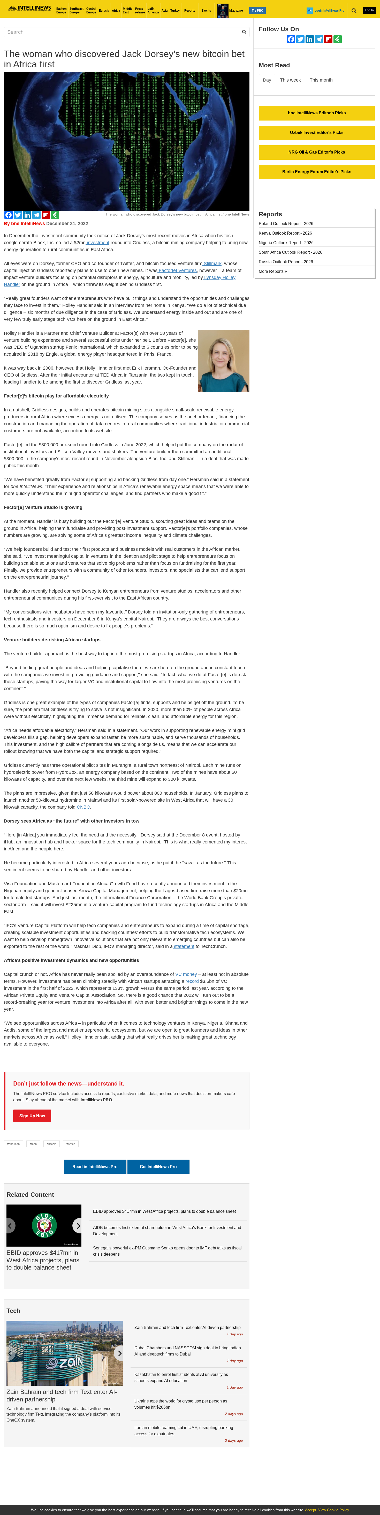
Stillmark (212, 263)
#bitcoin (51, 1143)
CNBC (82, 807)
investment (97, 242)
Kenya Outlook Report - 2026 (285, 233)
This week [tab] (290, 80)
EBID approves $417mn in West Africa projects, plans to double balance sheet (42, 1260)
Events (206, 10)
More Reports (272, 271)
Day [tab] (267, 80)
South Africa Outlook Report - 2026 (290, 252)
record (191, 981)
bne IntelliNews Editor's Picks (317, 113)
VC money (185, 974)
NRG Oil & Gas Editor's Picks (316, 152)
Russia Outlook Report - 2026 (286, 262)
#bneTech (13, 1143)
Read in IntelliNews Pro (95, 1167)
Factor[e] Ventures (177, 270)
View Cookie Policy (333, 1510)
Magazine (236, 10)
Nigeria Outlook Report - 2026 (286, 243)
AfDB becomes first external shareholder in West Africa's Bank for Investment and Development (167, 1230)
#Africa (70, 1143)
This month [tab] (321, 80)
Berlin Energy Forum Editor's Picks (316, 172)
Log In (369, 10)
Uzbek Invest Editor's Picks (317, 132)
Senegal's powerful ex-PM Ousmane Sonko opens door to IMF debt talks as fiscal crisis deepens (167, 1251)
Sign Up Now (32, 1116)
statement (183, 946)
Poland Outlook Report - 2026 (286, 223)
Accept (310, 1510)
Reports (189, 10)
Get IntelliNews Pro (158, 1167)
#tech (33, 1143)
